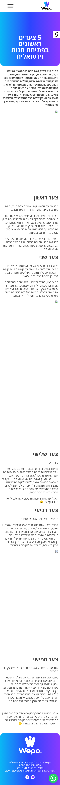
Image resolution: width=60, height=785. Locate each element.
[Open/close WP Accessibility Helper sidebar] (56, 34)
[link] (46, 9)
